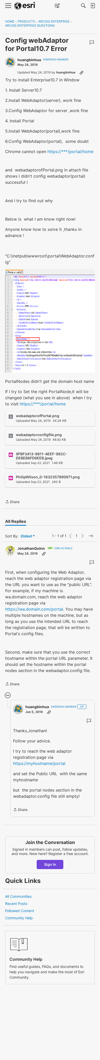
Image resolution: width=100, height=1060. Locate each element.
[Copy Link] (81, 72)
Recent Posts (16, 903)
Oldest (27, 536)
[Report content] (92, 42)
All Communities (18, 896)
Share (12, 502)
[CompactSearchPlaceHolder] (83, 5)
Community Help (19, 918)
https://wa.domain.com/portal (34, 609)
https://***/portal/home (70, 151)
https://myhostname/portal (39, 763)
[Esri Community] (25, 6)
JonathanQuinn (31, 548)
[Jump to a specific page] (91, 536)
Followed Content (19, 910)
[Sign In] (92, 5)
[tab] (15, 521)
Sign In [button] (50, 864)
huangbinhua (29, 60)
